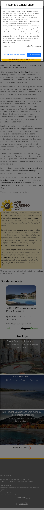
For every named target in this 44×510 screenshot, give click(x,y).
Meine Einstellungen (33, 46)
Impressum (7, 46)
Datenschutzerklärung (10, 42)
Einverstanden (34, 55)
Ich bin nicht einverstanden (14, 55)
